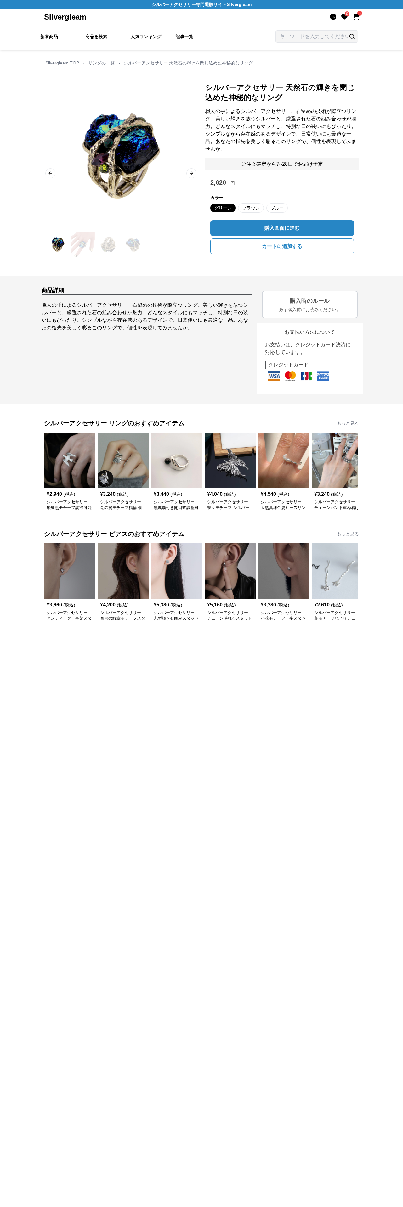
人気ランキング (146, 36)
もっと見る (348, 423)
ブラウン (251, 207)
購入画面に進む (282, 228)
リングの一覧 (101, 62)
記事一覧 (184, 36)
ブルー (277, 207)
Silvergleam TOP (62, 62)
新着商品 (49, 36)
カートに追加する (282, 246)
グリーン (223, 207)
